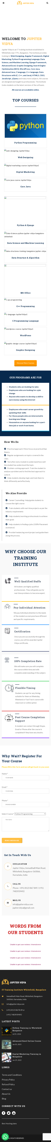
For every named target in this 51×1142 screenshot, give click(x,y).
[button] (5, 1136)
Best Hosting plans (9, 1123)
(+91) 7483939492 (14, 1015)
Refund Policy (8, 1084)
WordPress (25, 335)
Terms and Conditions (12, 1075)
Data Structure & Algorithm (25, 257)
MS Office (26, 293)
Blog (4, 1098)
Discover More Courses (25, 363)
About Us (6, 1094)
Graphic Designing (25, 350)
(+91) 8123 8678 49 (15, 1010)
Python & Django (25, 225)
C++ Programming (25, 306)
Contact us (7, 1089)
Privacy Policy (8, 1079)
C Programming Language (25, 321)
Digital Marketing (25, 172)
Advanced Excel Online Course (26, 1041)
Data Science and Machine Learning (25, 243)
